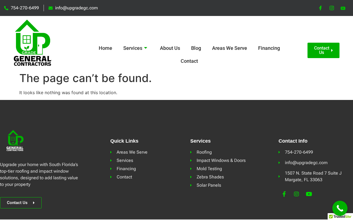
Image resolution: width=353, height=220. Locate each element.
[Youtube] (308, 194)
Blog (196, 48)
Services (132, 48)
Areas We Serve (229, 48)
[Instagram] (332, 8)
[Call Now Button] (339, 208)
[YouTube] (343, 8)
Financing (269, 48)
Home (105, 48)
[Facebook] (320, 8)
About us (170, 48)
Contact (189, 61)
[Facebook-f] (284, 194)
